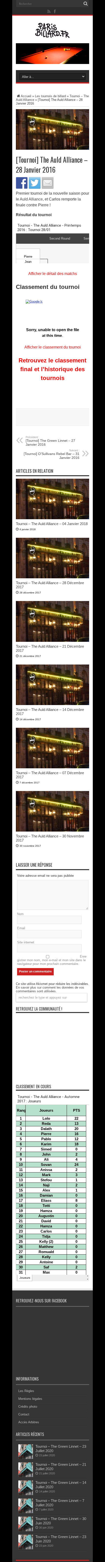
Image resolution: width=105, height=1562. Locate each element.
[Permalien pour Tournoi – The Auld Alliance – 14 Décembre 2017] (52, 704)
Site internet (25, 942)
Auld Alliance (31, 199)
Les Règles (26, 1391)
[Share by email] (47, 183)
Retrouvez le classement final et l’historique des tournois (52, 369)
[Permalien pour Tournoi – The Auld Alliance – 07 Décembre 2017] (52, 767)
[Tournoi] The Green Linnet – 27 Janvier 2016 (50, 441)
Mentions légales (30, 1399)
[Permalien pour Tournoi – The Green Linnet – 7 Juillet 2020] (25, 1512)
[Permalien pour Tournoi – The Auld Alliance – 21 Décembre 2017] (52, 641)
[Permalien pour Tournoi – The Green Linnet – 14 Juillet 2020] (25, 1494)
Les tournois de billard (50, 96)
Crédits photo (27, 1406)
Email (21, 928)
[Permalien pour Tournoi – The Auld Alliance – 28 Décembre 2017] (52, 577)
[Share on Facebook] (22, 183)
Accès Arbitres (28, 1422)
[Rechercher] (85, 3)
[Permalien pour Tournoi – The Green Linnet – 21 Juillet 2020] (25, 1476)
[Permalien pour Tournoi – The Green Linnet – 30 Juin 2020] (25, 1530)
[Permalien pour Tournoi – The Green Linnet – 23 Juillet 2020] (25, 1458)
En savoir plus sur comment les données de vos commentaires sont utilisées (50, 989)
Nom (20, 914)
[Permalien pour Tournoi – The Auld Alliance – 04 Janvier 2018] (52, 518)
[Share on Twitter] (35, 183)
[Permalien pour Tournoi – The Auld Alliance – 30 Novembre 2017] (52, 830)
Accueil (26, 96)
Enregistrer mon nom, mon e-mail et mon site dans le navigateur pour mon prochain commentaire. (51, 960)
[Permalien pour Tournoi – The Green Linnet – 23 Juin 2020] (25, 1548)
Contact (23, 1414)
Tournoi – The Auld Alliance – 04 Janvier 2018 (52, 524)
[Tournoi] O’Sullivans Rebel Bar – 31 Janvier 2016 (51, 454)
